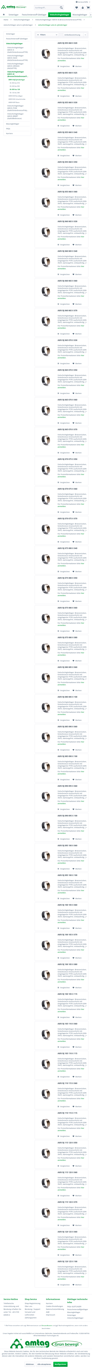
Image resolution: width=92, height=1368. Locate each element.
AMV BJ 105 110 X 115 (67, 1053)
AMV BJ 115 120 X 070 (67, 1202)
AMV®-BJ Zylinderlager (17, 80)
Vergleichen (65, 66)
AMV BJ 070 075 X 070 (67, 518)
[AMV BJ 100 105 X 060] (45, 917)
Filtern (43, 35)
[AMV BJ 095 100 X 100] (45, 887)
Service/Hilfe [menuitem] (83, 2)
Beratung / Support (32, 1309)
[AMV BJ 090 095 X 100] (45, 827)
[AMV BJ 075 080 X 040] (45, 560)
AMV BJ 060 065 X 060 (67, 281)
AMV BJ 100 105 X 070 (67, 934)
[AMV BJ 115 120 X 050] (45, 1154)
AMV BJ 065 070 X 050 (67, 370)
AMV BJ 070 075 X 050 (67, 459)
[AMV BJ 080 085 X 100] (45, 709)
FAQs (8, 128)
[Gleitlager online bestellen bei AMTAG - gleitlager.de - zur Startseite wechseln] (14, 8)
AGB (47, 1312)
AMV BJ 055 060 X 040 (67, 132)
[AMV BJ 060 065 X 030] (45, 233)
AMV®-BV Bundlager (16, 96)
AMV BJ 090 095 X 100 (67, 815)
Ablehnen (30, 1364)
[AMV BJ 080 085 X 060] (45, 679)
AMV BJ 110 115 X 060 (67, 1083)
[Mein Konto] (82, 7)
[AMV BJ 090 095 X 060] (45, 798)
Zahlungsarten (31, 1318)
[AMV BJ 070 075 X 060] (45, 501)
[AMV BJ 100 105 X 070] (45, 946)
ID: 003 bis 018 (15, 83)
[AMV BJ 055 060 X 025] (45, 85)
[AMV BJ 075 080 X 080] (45, 649)
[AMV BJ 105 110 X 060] (45, 1035)
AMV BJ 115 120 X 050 (67, 1142)
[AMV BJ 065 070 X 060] (45, 411)
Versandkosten (47, 1325)
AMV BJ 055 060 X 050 (67, 162)
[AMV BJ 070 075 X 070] (45, 530)
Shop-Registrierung (32, 1303)
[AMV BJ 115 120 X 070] (45, 1214)
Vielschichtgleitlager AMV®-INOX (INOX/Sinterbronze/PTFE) (17, 57)
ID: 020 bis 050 (15, 86)
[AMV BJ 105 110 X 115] (45, 1065)
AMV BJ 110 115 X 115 (67, 1113)
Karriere (9, 133)
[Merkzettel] (76, 7)
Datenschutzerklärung (55, 1309)
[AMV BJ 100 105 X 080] (45, 976)
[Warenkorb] (88, 7)
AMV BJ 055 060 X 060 (67, 191)
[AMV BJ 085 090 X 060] (45, 738)
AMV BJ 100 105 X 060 (67, 905)
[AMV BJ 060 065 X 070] (45, 322)
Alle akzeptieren (44, 1364)
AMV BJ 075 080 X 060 (67, 608)
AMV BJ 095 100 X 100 (67, 875)
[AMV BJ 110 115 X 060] (45, 1095)
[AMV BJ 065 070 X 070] (45, 441)
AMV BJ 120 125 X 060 (67, 1232)
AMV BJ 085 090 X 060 (67, 726)
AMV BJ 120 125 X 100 (67, 1261)
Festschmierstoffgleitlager (77, 1309)
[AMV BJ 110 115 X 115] (45, 1125)
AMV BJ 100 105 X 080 (67, 964)
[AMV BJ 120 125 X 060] (45, 1244)
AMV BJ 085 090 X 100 (67, 756)
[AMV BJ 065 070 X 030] (45, 352)
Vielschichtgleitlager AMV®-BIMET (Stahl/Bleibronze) (15, 116)
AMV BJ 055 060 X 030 (67, 102)
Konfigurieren (60, 1364)
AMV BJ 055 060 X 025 (67, 73)
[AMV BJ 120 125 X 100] (45, 1273)
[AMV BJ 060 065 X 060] (45, 293)
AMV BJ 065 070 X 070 (67, 429)
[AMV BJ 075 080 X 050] (45, 590)
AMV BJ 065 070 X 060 (67, 400)
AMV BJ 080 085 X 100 (67, 697)
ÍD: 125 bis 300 (15, 93)
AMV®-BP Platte (14, 102)
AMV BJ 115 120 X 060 (67, 1172)
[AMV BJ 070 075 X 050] (45, 471)
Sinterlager (10, 34)
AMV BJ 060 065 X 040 (67, 251)
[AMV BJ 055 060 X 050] (45, 174)
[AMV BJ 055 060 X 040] (45, 144)
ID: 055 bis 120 (15, 89)
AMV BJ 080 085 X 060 (67, 667)
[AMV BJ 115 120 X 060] (45, 1184)
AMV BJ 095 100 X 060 (67, 845)
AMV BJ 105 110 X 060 (67, 1024)
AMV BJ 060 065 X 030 (67, 221)
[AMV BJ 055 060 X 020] (45, 55)
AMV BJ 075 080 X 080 (67, 637)
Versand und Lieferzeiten (30, 1313)
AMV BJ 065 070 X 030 (67, 340)
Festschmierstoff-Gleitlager (17, 39)
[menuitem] (49, 7)
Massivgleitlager (12, 124)
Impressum (50, 1315)
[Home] (3, 14)
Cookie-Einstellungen (54, 1306)
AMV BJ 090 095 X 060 (67, 786)
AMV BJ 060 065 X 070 (67, 310)
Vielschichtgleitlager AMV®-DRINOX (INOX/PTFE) (15, 66)
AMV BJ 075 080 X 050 (67, 578)
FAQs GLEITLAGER (74, 1306)
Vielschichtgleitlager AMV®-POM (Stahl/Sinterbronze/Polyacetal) (18, 108)
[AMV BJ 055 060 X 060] (45, 203)
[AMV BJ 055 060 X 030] (45, 114)
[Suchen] (61, 7)
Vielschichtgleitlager (14, 43)
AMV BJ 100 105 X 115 (67, 994)
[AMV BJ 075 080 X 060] (45, 620)
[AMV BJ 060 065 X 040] (45, 263)
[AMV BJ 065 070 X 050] (45, 382)
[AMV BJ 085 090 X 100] (45, 768)
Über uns (28, 1306)
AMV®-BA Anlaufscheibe (17, 99)
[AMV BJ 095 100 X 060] (45, 857)
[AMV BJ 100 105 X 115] (45, 1006)
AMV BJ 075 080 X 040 (67, 548)
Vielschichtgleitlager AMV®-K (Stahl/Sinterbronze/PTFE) (17, 49)
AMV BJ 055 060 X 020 (67, 43)
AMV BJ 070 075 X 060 (67, 489)
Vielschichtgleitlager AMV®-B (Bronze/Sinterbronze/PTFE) (18, 74)
